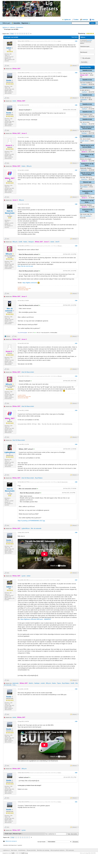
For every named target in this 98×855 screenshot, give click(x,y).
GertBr (20, 241)
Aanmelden (16, 23)
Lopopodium (83, 99)
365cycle (29, 166)
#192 (76, 376)
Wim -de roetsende (36, 528)
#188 (76, 204)
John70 (57, 241)
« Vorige (12, 33)
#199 (76, 721)
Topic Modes (74, 37)
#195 (76, 482)
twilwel (8, 48)
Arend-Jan (84, 179)
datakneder (15, 683)
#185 (76, 105)
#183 (76, 41)
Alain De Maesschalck (28, 372)
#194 (76, 444)
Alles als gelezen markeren (57, 850)
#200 (76, 772)
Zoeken (76, 19)
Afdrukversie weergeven (11, 841)
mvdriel (43, 683)
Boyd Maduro (38, 478)
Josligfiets (84, 84)
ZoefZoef (84, 92)
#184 (76, 72)
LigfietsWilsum (9, 452)
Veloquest (31, 241)
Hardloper (37, 683)
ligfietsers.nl (6, 27)
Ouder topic (8, 833)
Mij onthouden (86, 58)
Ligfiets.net (67, 19)
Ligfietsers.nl (6, 850)
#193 (76, 410)
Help (93, 19)
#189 (76, 245)
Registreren (25, 23)
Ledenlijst (85, 19)
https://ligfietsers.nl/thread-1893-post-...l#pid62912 (35, 619)
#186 (76, 137)
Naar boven (14, 850)
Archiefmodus (21, 850)
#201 (76, 801)
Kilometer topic (87, 182)
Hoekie (8, 80)
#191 (76, 343)
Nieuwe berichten (31, 850)
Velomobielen (19, 27)
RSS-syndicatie (70, 850)
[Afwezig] (13, 254)
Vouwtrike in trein (87, 70)
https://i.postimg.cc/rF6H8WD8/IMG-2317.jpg (31, 520)
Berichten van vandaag (43, 850)
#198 (76, 689)
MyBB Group (24, 853)
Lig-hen (24, 576)
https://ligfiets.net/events (29, 282)
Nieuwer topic (17, 833)
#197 (76, 580)
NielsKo (31, 683)
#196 (76, 532)
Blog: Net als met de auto (25, 266)
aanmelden (89, 40)
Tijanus (59, 683)
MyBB (12, 853)
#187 (76, 170)
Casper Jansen (84, 141)
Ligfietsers (12, 27)
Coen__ (15, 685)
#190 (76, 300)
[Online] (10, 180)
